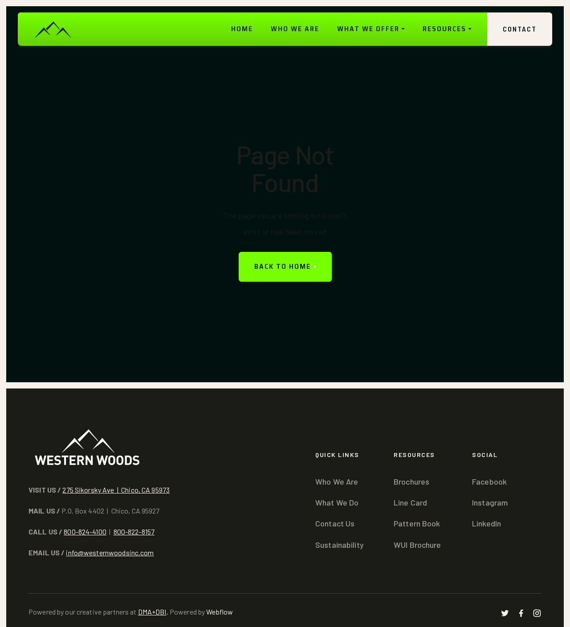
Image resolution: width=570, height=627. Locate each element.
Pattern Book (417, 523)
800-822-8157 (134, 531)
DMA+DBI (152, 611)
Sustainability (339, 545)
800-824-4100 (85, 531)
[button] (371, 29)
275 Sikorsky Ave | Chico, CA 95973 (116, 489)
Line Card (410, 502)
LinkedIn (486, 523)
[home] (52, 29)
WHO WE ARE (295, 28)
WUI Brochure (417, 545)
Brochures (411, 481)
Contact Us (334, 523)
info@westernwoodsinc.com (110, 552)
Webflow (219, 611)
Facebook (489, 481)
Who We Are (336, 481)
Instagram (490, 502)
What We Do (336, 502)
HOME (242, 28)
